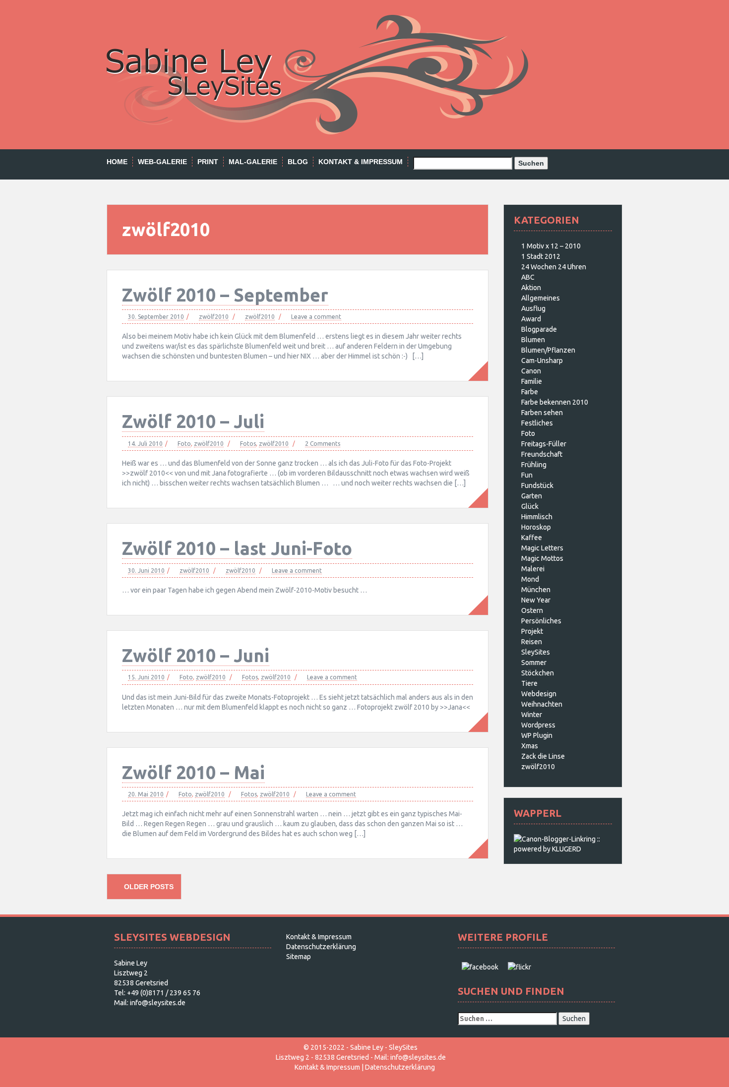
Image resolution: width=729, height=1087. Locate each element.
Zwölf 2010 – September (225, 295)
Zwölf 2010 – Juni (195, 655)
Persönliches (541, 621)
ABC (528, 277)
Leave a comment (316, 316)
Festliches (537, 423)
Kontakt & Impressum (360, 162)
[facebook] (480, 966)
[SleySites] (317, 74)
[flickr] (519, 966)
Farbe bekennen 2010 (554, 402)
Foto (184, 443)
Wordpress (538, 725)
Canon (531, 371)
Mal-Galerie (253, 162)
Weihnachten (541, 704)
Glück (530, 506)
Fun (527, 475)
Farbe (529, 392)
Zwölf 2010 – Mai (193, 772)
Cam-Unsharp (542, 360)
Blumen (533, 340)
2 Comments (322, 443)
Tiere (529, 683)
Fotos (248, 443)
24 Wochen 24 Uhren (553, 267)
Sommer (534, 662)
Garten (531, 496)
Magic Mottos (542, 558)
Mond (530, 579)
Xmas (529, 746)
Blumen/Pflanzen (548, 350)
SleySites (535, 652)
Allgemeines (540, 298)
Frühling (534, 465)
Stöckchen (537, 673)
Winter (531, 715)
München (535, 590)
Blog (298, 162)
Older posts (148, 887)
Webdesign (538, 694)
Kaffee (531, 538)
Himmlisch (536, 517)
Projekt (532, 631)
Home (117, 162)
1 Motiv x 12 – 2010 (551, 246)
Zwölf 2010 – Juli (193, 421)
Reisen (531, 642)
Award (531, 319)
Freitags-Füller (543, 444)
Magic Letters (542, 548)
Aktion (531, 288)
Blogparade (539, 329)
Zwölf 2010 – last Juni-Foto (237, 548)
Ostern (532, 610)
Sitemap (298, 957)
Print (207, 162)
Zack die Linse (543, 756)
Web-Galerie (162, 162)
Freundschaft (541, 454)
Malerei (533, 569)
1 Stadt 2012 (540, 256)
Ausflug (533, 308)
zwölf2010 (214, 316)
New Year (535, 600)
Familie (531, 381)
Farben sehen (542, 413)
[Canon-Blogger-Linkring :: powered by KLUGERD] (563, 843)
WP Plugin (536, 735)
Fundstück (537, 485)
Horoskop (536, 527)
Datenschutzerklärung (321, 947)
